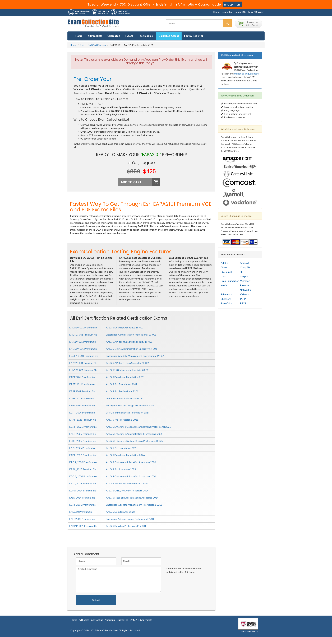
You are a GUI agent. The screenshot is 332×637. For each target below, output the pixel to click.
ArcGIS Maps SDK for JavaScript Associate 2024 (132, 497)
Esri (82, 45)
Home (216, 12)
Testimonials (145, 35)
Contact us (97, 619)
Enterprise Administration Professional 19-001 (131, 334)
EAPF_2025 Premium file (82, 448)
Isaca (223, 276)
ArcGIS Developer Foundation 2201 (125, 377)
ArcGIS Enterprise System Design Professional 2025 (134, 440)
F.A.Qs (129, 35)
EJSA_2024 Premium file (82, 497)
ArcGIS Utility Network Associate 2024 (127, 490)
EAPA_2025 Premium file (82, 469)
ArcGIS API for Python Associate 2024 (127, 483)
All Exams (84, 619)
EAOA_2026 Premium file (83, 462)
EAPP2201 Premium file (82, 391)
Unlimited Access (169, 35)
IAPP (243, 298)
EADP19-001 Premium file (83, 525)
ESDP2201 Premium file (82, 405)
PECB (243, 303)
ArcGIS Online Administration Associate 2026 (131, 462)
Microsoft (245, 280)
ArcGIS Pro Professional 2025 (122, 419)
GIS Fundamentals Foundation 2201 (125, 398)
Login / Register (256, 12)
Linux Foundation (230, 280)
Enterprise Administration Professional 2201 (130, 518)
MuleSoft (226, 298)
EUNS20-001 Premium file (83, 370)
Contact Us (240, 12)
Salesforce (226, 294)
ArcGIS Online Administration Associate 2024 (131, 476)
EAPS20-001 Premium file (83, 362)
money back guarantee (246, 73)
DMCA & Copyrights (141, 619)
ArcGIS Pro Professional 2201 (122, 391)
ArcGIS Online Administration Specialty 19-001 (131, 348)
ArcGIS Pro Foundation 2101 (121, 384)
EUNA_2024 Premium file (82, 490)
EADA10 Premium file (81, 511)
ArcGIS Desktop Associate (120, 511)
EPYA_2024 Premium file (82, 483)
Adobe (224, 262)
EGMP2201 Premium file (82, 504)
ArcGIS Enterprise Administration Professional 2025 (134, 433)
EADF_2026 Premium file (82, 455)
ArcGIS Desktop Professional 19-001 (126, 525)
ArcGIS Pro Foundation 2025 (121, 448)
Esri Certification (97, 45)
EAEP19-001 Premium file (83, 334)
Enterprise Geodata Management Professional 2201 (134, 504)
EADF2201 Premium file (82, 377)
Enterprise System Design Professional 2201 (130, 405)
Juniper (244, 276)
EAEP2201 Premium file (82, 518)
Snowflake (226, 303)
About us (110, 619)
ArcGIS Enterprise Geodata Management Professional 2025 (138, 426)
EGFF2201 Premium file (81, 398)
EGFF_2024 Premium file (82, 412)
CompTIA (245, 267)
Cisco (224, 267)
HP (241, 271)
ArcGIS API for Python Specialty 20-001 (127, 362)
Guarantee (227, 12)
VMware (244, 294)
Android (244, 262)
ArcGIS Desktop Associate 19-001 (125, 327)
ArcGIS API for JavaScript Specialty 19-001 (129, 341)
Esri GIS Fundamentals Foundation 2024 (127, 412)
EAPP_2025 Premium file (82, 419)
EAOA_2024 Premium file (83, 476)
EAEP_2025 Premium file (82, 433)
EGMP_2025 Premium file (83, 426)
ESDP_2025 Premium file (82, 440)
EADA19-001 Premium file (83, 327)
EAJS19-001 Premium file (82, 341)
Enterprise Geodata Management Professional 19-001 (135, 355)
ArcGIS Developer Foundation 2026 (125, 455)
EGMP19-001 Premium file (83, 355)
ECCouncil (226, 271)
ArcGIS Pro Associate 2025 (121, 469)
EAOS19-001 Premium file (83, 348)
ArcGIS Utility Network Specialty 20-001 (128, 370)
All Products (95, 35)
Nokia (224, 285)
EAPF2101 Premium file (82, 384)
